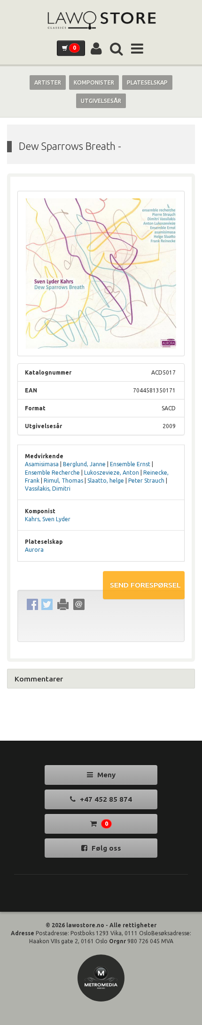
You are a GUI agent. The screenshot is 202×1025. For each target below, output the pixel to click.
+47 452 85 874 (105, 799)
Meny (105, 775)
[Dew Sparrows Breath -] (101, 273)
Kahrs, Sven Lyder (47, 519)
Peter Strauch (146, 480)
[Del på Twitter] (47, 604)
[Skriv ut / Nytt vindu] (63, 604)
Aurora (34, 550)
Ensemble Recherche (52, 472)
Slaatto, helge (105, 480)
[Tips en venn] (79, 604)
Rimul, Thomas (63, 480)
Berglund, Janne (84, 464)
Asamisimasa (42, 464)
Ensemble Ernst (130, 464)
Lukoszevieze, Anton (111, 472)
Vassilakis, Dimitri (47, 488)
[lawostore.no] (101, 20)
